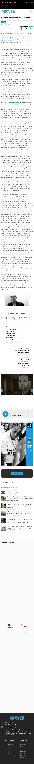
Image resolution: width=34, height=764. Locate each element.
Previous (2, 390)
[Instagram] (7, 2)
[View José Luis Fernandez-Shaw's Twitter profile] (17, 309)
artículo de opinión (15, 102)
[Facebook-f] (5, 2)
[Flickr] (15, 2)
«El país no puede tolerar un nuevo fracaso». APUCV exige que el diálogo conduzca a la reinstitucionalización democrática (19, 513)
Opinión (3, 22)
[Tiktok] (12, 2)
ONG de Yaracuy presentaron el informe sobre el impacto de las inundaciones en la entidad (19, 527)
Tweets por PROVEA (7, 482)
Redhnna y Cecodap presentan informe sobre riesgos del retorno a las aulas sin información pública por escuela (20, 498)
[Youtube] (10, 2)
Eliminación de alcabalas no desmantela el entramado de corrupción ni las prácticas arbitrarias (19, 505)
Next (32, 390)
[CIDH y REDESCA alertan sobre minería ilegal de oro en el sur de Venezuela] (3, 492)
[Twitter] (3, 2)
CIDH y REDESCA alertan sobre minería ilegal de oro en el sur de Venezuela (20, 491)
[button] (31, 11)
